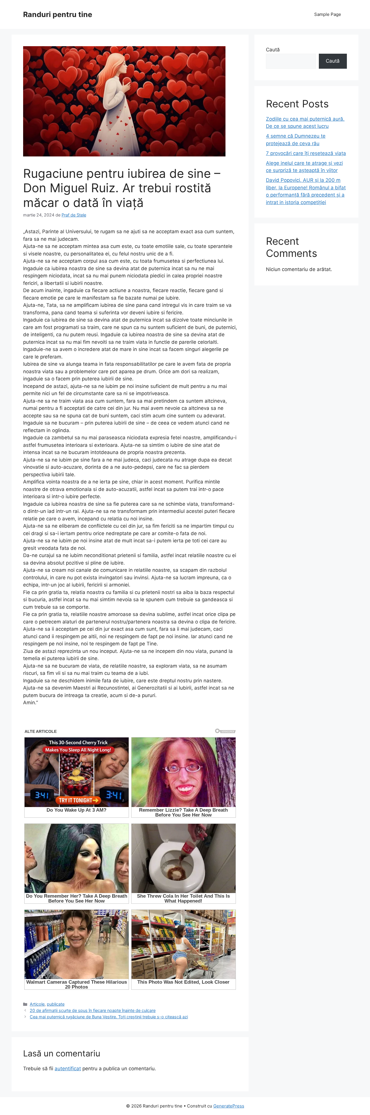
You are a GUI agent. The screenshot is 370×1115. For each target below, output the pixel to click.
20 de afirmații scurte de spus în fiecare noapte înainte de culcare (93, 1010)
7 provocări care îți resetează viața (306, 153)
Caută (273, 50)
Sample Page (327, 14)
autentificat (68, 1068)
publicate (55, 1004)
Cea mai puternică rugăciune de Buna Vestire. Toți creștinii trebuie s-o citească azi (109, 1016)
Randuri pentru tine (57, 14)
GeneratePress (228, 1106)
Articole (37, 1004)
